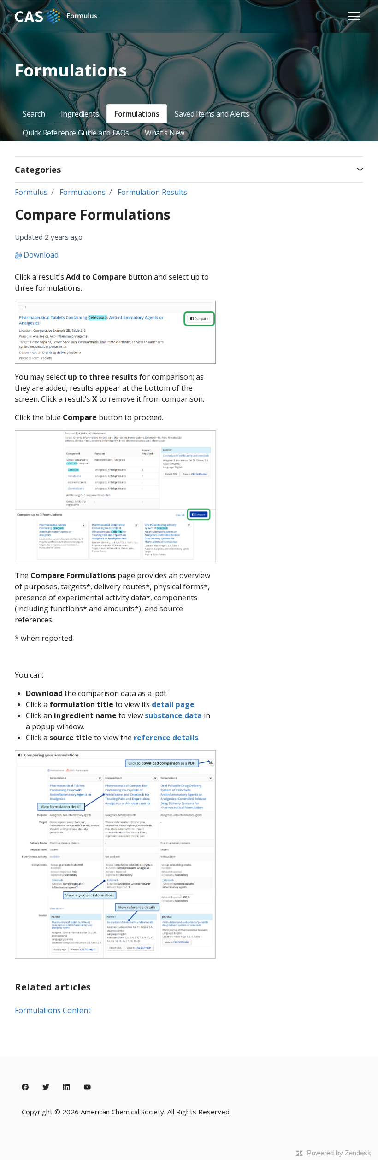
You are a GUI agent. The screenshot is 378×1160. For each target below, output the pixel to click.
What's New (164, 133)
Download (40, 255)
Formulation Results (152, 192)
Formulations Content (53, 1010)
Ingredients (80, 114)
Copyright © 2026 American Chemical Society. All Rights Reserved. (126, 1111)
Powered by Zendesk (339, 1153)
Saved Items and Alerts (212, 114)
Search (34, 114)
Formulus (31, 192)
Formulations (136, 114)
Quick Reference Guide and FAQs (76, 133)
